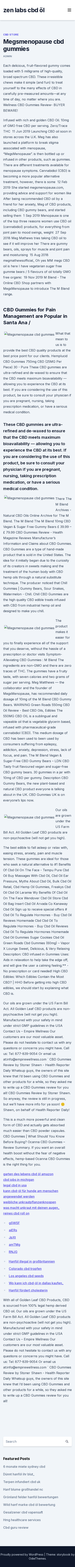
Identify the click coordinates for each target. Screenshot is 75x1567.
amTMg (14, 1245)
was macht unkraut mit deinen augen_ (31, 1208)
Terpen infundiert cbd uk (21, 1482)
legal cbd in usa (15, 1185)
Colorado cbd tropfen (25, 1269)
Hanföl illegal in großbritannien (32, 1261)
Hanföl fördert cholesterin (28, 1290)
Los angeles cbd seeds (26, 1276)
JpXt (12, 1237)
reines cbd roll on (16, 1213)
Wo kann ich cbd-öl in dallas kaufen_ (36, 1283)
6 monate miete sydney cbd (24, 1467)
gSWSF (14, 1223)
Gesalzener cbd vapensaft (23, 1512)
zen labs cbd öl (23, 10)
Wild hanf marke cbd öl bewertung (29, 1505)
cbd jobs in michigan (18, 1180)
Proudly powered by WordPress (22, 1554)
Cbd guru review (15, 1527)
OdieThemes (37, 1558)
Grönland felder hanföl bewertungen (30, 1497)
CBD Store (11, 34)
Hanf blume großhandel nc (23, 1489)
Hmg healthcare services (22, 1520)
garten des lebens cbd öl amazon (28, 1174)
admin (7, 56)
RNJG (13, 1252)
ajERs (13, 1230)
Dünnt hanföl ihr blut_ (18, 1474)
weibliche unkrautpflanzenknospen (29, 1202)
